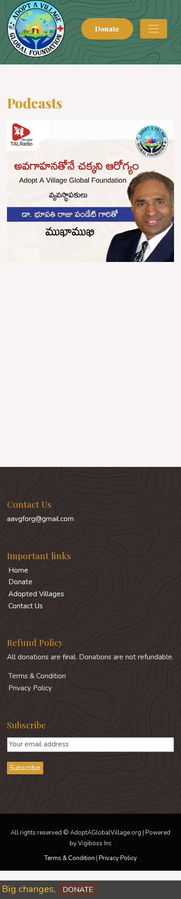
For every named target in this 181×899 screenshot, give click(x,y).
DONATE (70, 890)
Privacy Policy (118, 858)
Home (18, 570)
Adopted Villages (36, 594)
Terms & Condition (69, 858)
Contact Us (25, 606)
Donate (107, 28)
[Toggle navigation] (153, 28)
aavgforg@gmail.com (40, 518)
